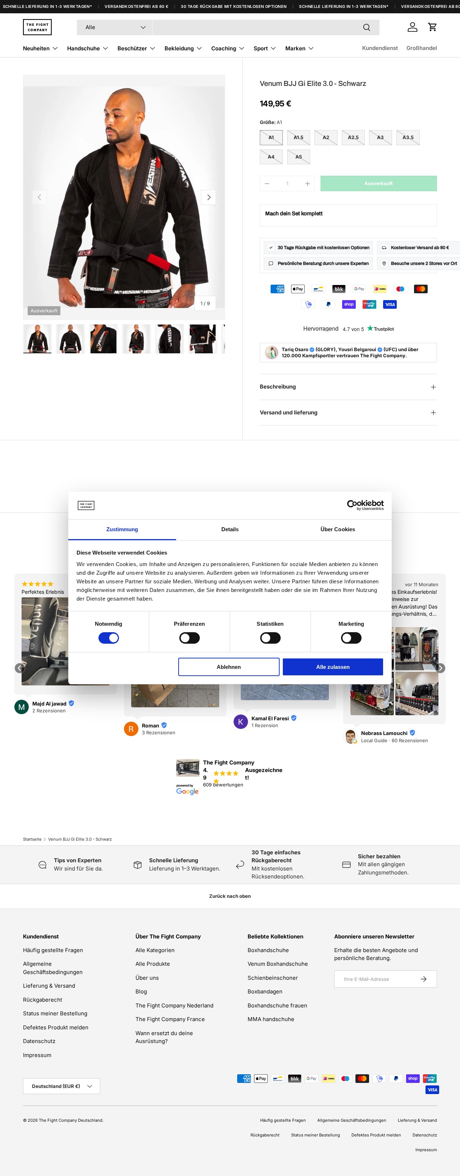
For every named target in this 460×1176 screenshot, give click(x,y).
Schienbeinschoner (273, 977)
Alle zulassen (333, 667)
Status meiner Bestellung (55, 1013)
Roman (150, 725)
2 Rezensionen (49, 710)
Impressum (37, 1055)
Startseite (32, 839)
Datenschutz (39, 1041)
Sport (261, 48)
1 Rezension (265, 725)
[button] (433, 27)
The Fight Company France (170, 1019)
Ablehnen (229, 667)
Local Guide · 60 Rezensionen (394, 740)
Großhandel (421, 48)
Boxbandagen (265, 991)
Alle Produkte (152, 963)
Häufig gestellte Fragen (53, 950)
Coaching (223, 48)
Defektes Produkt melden (55, 1027)
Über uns (147, 977)
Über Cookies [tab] (338, 529)
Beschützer (132, 48)
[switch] (189, 638)
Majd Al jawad (49, 703)
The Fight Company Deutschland (70, 1120)
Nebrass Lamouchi (384, 733)
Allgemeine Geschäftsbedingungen (351, 1120)
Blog (141, 991)
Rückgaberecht (42, 999)
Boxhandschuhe (268, 950)
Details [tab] (230, 529)
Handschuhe (83, 48)
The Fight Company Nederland (174, 1005)
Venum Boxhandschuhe (278, 963)
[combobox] (228, 27)
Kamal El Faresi (270, 718)
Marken (295, 48)
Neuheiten (36, 48)
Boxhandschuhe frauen (277, 1005)
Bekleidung (179, 48)
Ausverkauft (378, 183)
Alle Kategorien (155, 950)
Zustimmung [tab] (122, 529)
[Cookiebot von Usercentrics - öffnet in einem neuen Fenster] (352, 505)
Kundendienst (380, 48)
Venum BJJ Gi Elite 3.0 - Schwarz (80, 839)
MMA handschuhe (271, 1019)
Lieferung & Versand (49, 985)
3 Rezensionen (158, 732)
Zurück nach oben (230, 896)
